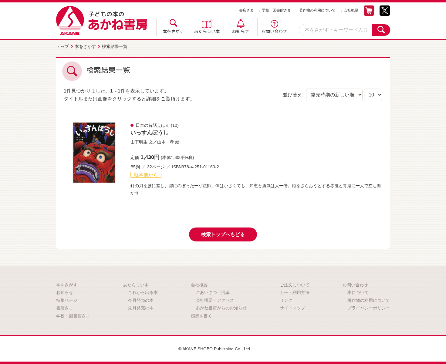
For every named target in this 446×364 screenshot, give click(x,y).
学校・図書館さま (276, 10)
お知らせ (240, 31)
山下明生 (138, 142)
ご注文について (294, 284)
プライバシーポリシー (368, 307)
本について (358, 292)
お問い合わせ (274, 31)
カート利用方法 (294, 292)
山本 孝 (165, 142)
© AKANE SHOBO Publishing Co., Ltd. (214, 348)
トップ (62, 46)
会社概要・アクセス (215, 300)
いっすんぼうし (149, 133)
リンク (286, 300)
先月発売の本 (141, 307)
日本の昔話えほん (153, 125)
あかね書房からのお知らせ (221, 307)
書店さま (246, 10)
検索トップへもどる (223, 234)
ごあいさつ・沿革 (213, 292)
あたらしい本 (207, 31)
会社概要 (351, 10)
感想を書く (201, 315)
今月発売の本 (141, 300)
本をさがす (173, 31)
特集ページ (66, 300)
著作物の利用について (317, 10)
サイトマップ (292, 307)
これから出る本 (143, 292)
